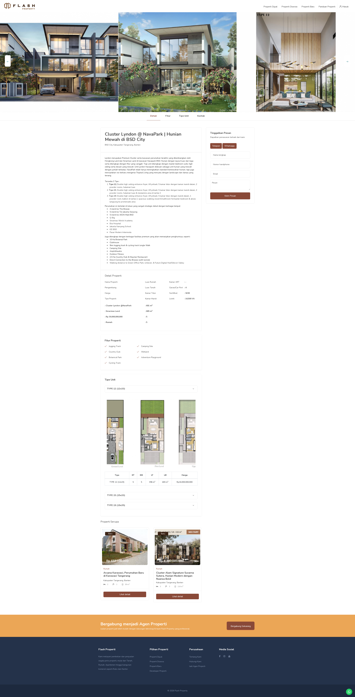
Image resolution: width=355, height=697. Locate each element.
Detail (153, 115)
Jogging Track (115, 346)
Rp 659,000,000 (117, 561)
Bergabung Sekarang (241, 626)
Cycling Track (115, 363)
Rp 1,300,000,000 (171, 561)
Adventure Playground (151, 357)
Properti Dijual (156, 656)
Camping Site (147, 346)
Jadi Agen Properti (197, 666)
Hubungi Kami (195, 661)
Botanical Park (115, 357)
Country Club (114, 352)
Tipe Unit (184, 115)
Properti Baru (155, 666)
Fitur (167, 115)
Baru (110, 533)
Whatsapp (229, 145)
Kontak (201, 115)
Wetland (145, 352)
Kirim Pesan (230, 195)
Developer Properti (158, 671)
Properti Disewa (157, 661)
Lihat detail (125, 594)
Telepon (216, 145)
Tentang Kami (195, 656)
